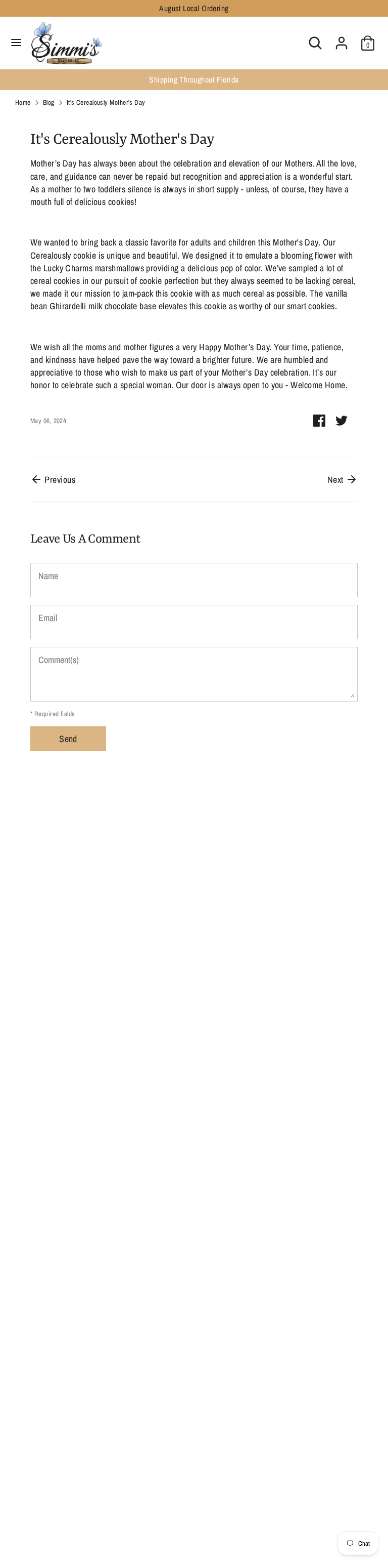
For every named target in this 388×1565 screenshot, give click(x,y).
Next (336, 479)
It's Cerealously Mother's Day (106, 102)
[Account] (341, 39)
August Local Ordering (193, 8)
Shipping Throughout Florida (88, 79)
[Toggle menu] (16, 42)
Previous (58, 479)
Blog (49, 102)
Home (23, 102)
